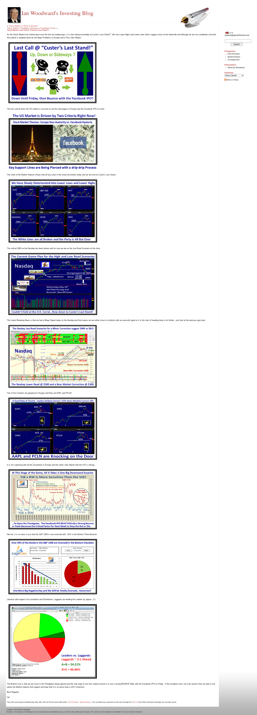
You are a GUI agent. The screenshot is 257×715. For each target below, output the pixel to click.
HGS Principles (73, 702)
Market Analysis (85, 702)
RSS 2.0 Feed (232, 80)
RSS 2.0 (135, 702)
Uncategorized (233, 60)
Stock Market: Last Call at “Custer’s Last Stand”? (28, 30)
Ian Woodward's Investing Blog (57, 13)
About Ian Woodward (236, 67)
